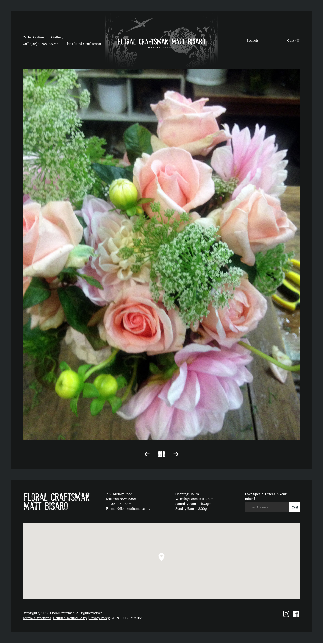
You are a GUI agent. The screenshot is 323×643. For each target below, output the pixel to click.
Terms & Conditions (37, 617)
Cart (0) (293, 40)
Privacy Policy (99, 617)
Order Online (33, 36)
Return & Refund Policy (70, 617)
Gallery (57, 36)
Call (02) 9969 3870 (40, 43)
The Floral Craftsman (83, 43)
